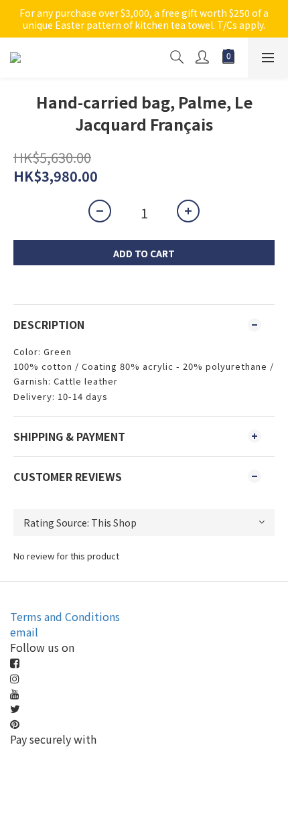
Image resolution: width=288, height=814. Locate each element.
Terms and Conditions (65, 616)
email (24, 632)
